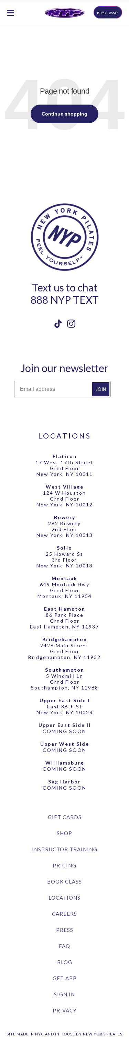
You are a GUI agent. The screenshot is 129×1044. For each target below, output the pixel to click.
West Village (65, 487)
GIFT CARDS (65, 817)
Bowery (64, 517)
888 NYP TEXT (65, 299)
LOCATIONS (64, 435)
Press (64, 930)
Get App (65, 978)
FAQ (64, 946)
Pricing (64, 865)
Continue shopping (64, 114)
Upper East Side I (65, 700)
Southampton (64, 670)
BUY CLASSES (108, 13)
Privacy (65, 1010)
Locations (64, 898)
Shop (64, 833)
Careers (64, 914)
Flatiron (65, 456)
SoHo (64, 548)
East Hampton (64, 609)
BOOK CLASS (64, 881)
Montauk (64, 578)
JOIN (101, 389)
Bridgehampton (64, 639)
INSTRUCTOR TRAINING (64, 849)
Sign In (64, 994)
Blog (64, 962)
